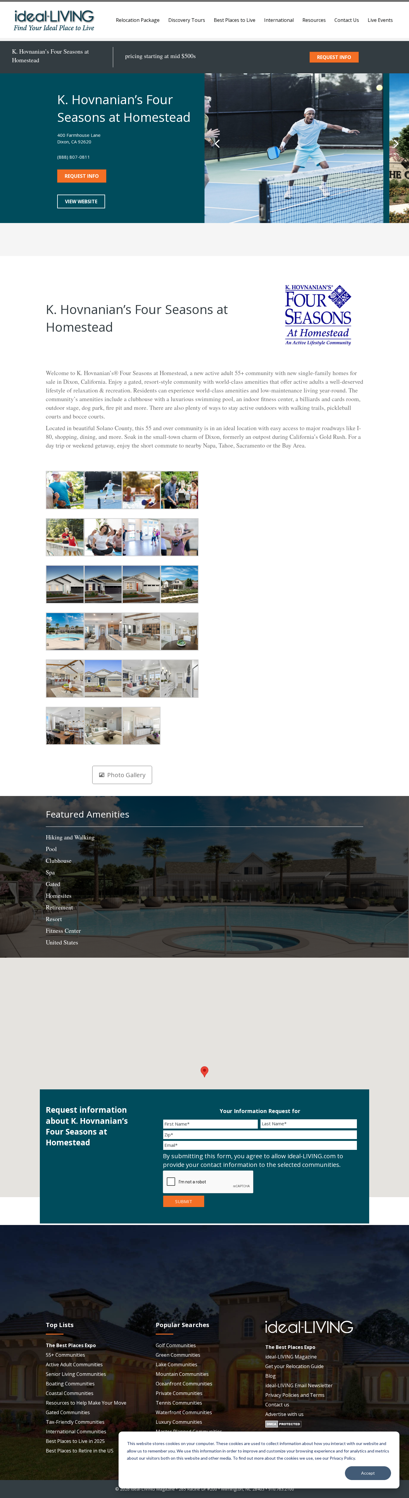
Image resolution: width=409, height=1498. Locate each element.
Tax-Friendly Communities (75, 1422)
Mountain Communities (182, 1374)
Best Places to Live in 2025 (75, 1441)
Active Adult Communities (74, 1364)
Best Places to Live (234, 20)
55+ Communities (65, 1355)
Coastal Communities (69, 1393)
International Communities (76, 1431)
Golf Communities (176, 1345)
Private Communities (179, 1393)
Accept (368, 1473)
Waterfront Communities (184, 1412)
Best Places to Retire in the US (79, 1450)
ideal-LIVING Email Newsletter (299, 1385)
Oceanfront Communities (184, 1383)
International (279, 20)
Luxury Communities (179, 1422)
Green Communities (178, 1355)
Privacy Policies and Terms (295, 1395)
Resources (314, 20)
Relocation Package (138, 20)
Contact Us (346, 20)
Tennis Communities (179, 1403)
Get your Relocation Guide (294, 1366)
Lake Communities (176, 1364)
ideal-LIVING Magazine (291, 1356)
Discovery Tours (186, 20)
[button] (217, 143)
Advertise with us (284, 1414)
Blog (270, 1376)
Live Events (380, 20)
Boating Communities (70, 1383)
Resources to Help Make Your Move (86, 1403)
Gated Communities (68, 1412)
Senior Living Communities (76, 1374)
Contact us (277, 1404)
